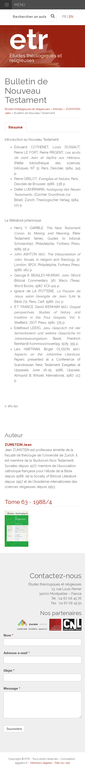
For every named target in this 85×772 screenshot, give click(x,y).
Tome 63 (16, 502)
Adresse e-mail (17, 653)
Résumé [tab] (15, 127)
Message (12, 688)
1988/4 (42, 502)
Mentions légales (41, 762)
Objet (9, 670)
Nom (8, 635)
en (71, 17)
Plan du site (62, 762)
